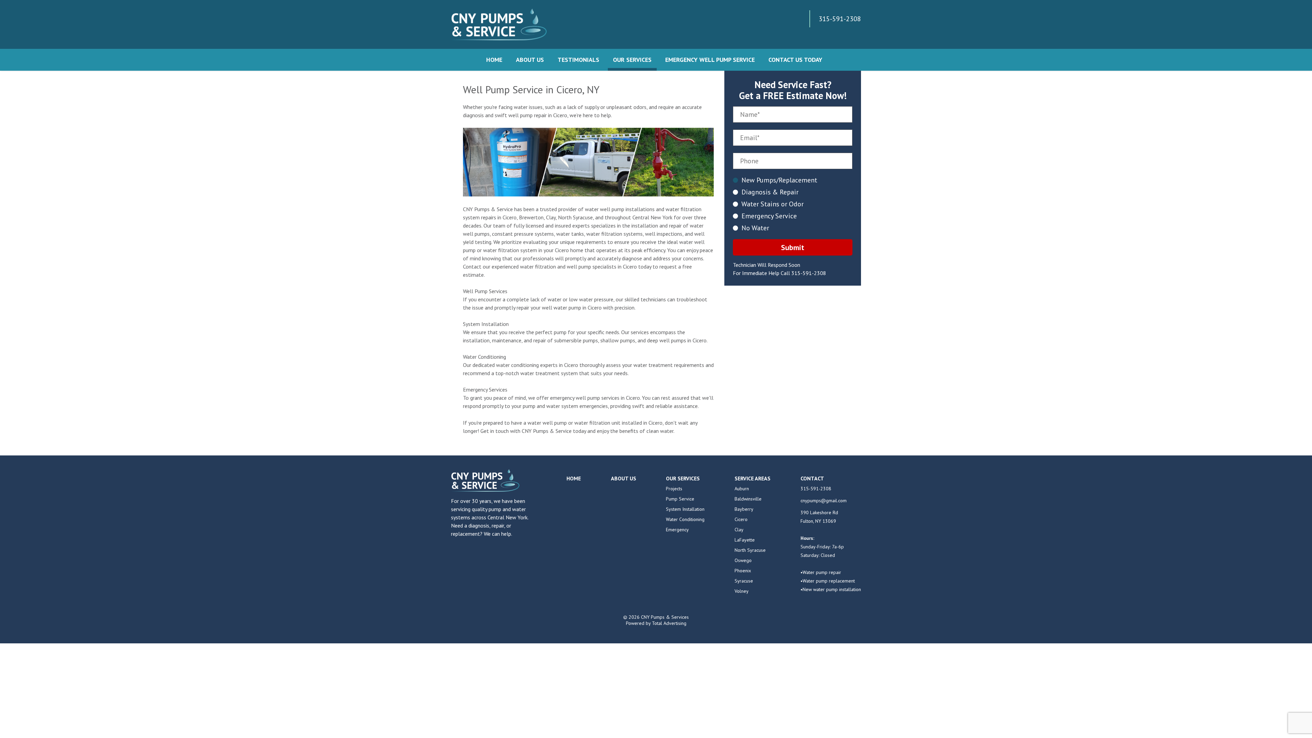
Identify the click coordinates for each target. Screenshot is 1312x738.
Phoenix (743, 571)
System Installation (685, 509)
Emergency (677, 530)
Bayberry (744, 509)
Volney (742, 591)
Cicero (741, 519)
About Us (530, 60)
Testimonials (578, 60)
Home (494, 60)
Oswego (743, 560)
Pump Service (680, 499)
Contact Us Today (795, 60)
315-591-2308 (808, 273)
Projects (674, 489)
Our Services (632, 60)
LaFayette (745, 540)
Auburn (742, 489)
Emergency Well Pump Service (710, 60)
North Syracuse (750, 550)
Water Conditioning (685, 519)
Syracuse (744, 581)
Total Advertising (669, 623)
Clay (739, 530)
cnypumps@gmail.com (824, 500)
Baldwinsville (748, 499)
